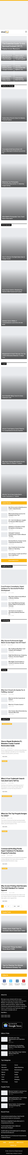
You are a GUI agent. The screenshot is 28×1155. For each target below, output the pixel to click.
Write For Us (20, 1142)
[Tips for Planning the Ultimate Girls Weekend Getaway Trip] (14, 960)
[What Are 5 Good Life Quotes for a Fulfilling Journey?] (14, 680)
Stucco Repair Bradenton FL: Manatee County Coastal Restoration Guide (11, 743)
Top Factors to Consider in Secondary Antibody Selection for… (16, 612)
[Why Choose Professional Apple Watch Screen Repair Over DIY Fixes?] (14, 631)
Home (4, 1142)
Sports (3, 1074)
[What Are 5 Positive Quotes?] (4, 706)
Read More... (5, 756)
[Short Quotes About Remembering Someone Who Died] (4, 712)
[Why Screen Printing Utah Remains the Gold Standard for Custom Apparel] (14, 875)
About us (11, 1142)
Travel (16, 1082)
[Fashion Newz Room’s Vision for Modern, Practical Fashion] (14, 105)
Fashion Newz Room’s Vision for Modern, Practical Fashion (13, 119)
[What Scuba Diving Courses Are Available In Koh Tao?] (4, 515)
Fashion (16, 1072)
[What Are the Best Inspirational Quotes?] (4, 699)
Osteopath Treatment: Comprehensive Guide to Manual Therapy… (17, 534)
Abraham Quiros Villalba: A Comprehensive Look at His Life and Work (12, 322)
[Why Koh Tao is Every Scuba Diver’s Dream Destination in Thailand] (14, 481)
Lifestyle (16, 1077)
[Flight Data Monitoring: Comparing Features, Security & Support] (4, 656)
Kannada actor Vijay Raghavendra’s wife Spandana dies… (17, 1039)
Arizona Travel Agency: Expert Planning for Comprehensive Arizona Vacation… (13, 429)
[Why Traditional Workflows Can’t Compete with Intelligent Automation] (4, 650)
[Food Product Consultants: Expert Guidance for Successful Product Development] (14, 577)
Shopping (16, 1079)
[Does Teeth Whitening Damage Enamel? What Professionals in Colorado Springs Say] (4, 604)
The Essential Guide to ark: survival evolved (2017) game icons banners (13, 46)
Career (16, 1065)
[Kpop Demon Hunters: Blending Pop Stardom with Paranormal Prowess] (14, 277)
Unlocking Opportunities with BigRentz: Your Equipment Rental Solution (20, 69)
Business (4, 761)
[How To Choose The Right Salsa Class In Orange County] (14, 244)
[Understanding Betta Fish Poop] (20, 76)
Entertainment (18, 1070)
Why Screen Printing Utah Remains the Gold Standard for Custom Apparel (14, 888)
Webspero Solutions (17, 1153)
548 (14, 906)
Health (16, 1074)
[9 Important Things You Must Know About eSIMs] (14, 942)
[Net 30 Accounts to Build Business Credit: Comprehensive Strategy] (4, 509)
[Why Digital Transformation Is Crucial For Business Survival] (4, 663)
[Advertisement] (14, 15)
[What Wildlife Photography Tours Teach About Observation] (14, 204)
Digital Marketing (18, 1067)
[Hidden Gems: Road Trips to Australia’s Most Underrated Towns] (14, 924)
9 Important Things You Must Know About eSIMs (12, 948)
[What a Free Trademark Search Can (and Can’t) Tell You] (14, 768)
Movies (3, 1072)
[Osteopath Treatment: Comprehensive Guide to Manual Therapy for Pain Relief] (4, 534)
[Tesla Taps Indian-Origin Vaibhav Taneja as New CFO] (4, 1053)
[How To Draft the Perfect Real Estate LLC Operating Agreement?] (4, 549)
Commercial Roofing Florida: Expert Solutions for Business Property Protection (12, 851)
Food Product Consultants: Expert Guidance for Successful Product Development (12, 588)
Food (2, 1077)
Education (4, 1067)
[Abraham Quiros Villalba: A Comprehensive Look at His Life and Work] (14, 310)
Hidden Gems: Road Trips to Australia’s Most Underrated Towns (14, 930)
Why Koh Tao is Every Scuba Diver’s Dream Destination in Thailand (12, 495)
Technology (4, 1082)
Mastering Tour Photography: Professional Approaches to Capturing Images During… (13, 183)
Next (18, 906)
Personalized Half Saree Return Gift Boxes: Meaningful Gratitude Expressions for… (13, 151)
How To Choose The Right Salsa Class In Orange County (13, 258)
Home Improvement (6, 723)
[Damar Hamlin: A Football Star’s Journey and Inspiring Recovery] (4, 1105)
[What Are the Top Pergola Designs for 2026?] (14, 803)
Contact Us (13, 1145)
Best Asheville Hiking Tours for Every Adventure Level (12, 396)
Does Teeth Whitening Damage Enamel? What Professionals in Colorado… (17, 604)
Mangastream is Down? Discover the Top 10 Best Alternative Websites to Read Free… (14, 355)
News (2, 1079)
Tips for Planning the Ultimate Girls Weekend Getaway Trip (13, 966)
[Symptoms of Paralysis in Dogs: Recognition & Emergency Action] (4, 528)
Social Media (4, 1070)
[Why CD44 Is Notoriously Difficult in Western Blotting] (4, 598)
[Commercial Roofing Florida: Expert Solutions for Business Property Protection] (14, 838)
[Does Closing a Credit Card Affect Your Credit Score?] (4, 555)
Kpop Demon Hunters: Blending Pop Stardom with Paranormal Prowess (12, 290)
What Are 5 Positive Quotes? (16, 704)
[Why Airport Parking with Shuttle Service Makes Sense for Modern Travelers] (14, 448)
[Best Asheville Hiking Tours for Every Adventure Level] (14, 383)
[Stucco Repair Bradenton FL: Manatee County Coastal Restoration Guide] (14, 730)
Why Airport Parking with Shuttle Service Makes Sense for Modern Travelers (13, 462)
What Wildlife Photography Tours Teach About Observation (13, 217)
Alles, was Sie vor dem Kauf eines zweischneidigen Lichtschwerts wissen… (7, 59)
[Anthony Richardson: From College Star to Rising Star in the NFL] (4, 1099)
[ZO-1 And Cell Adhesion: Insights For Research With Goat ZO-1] (4, 521)
